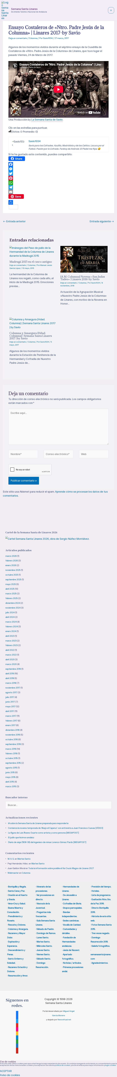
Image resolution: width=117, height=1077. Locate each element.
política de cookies (62, 1065)
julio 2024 (10, 612)
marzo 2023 (11, 640)
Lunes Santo (42, 937)
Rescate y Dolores (16, 924)
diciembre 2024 (12, 603)
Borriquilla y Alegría (17, 886)
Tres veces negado (100, 933)
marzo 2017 (10, 716)
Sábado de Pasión (45, 929)
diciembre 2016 (12, 730)
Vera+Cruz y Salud (16, 903)
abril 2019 (9, 673)
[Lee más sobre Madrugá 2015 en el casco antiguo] (33, 251)
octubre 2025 (11, 574)
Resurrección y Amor (17, 975)
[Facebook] (58, 164)
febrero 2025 (11, 598)
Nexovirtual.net (64, 1019)
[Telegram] (58, 187)
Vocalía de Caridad (71, 924)
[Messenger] (58, 169)
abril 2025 (9, 588)
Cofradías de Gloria (72, 903)
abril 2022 (9, 650)
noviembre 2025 (12, 570)
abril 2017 (9, 711)
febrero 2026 (11, 560)
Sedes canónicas (71, 920)
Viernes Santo (43, 954)
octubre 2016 (11, 739)
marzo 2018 (10, 683)
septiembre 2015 (13, 763)
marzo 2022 (11, 654)
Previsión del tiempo (101, 886)
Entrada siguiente (102, 221)
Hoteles (95, 891)
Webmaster (13, 872)
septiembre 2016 (13, 744)
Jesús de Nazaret (71, 950)
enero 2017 (10, 725)
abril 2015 (9, 781)
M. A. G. (11, 858)
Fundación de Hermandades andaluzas (69, 941)
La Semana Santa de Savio (47, 119)
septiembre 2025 (13, 579)
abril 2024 (10, 617)
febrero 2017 (11, 720)
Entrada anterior (14, 221)
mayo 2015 (10, 777)
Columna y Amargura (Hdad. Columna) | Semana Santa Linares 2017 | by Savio (30, 335)
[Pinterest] (58, 178)
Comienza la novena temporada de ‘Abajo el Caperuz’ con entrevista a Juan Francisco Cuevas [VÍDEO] (55, 828)
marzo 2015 (10, 786)
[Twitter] (58, 173)
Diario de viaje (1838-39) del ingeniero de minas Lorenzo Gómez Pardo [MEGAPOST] (47, 842)
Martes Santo (24, 858)
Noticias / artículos (72, 962)
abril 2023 (9, 636)
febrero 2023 (11, 645)
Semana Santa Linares (24, 9)
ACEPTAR (6, 1071)
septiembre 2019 (13, 669)
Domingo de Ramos (46, 933)
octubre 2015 (11, 758)
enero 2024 (10, 631)
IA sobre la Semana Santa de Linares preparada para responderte (38, 823)
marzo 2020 (11, 664)
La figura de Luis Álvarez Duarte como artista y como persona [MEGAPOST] (43, 832)
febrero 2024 (11, 626)
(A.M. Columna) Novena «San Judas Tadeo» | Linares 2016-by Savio (82, 278)
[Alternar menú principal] (111, 10)
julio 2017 (9, 697)
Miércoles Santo (44, 946)
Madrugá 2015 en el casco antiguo (30, 261)
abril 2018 (9, 678)
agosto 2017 (11, 692)
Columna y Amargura (18, 929)
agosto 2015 (11, 767)
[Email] (58, 192)
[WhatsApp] (58, 182)
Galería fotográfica (100, 946)
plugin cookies (110, 1065)
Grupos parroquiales (72, 907)
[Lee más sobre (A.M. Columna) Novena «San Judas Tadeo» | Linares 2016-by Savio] (84, 259)
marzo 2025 (11, 593)
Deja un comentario (17, 38)
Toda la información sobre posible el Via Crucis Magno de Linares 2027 (61, 868)
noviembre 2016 (12, 734)
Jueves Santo (43, 950)
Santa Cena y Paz (16, 891)
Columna (33, 38)
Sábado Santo (43, 958)
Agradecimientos (99, 962)
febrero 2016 (11, 753)
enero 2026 (10, 565)
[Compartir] (58, 202)
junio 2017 (10, 701)
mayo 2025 (10, 584)
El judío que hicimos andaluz (21, 837)
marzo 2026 (11, 556)
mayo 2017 (10, 706)
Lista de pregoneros (100, 895)
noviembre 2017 (12, 687)
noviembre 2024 (13, 607)
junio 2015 (10, 772)
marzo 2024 (11, 621)
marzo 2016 (10, 749)
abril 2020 (10, 659)
